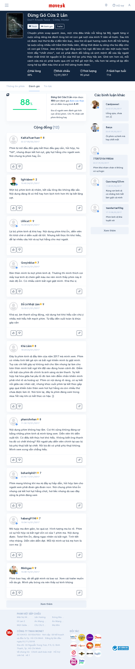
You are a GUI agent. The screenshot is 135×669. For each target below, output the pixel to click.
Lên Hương (40, 617)
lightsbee (26, 179)
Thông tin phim (15, 86)
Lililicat (25, 221)
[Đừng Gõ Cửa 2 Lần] (14, 25)
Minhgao (26, 568)
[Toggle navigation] (6, 5)
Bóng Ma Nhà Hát (58, 617)
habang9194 (28, 518)
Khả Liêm (26, 346)
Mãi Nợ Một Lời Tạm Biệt (23, 617)
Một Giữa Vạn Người (23, 625)
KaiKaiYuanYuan (30, 137)
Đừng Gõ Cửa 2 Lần (47, 15)
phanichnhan (29, 419)
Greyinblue (27, 262)
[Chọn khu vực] (106, 5)
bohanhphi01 (29, 473)
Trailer (60, 26)
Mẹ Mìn (56, 625)
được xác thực (76, 100)
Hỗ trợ (56, 651)
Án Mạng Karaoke (41, 621)
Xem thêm (46, 604)
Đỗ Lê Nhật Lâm (30, 304)
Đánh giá (48, 26)
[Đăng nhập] (129, 5)
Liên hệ (20, 655)
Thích (34, 26)
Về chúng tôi (23, 651)
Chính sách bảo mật (41, 651)
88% (29, 74)
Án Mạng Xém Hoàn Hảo (58, 621)
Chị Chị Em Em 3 (41, 625)
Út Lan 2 (21, 621)
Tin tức (48, 86)
